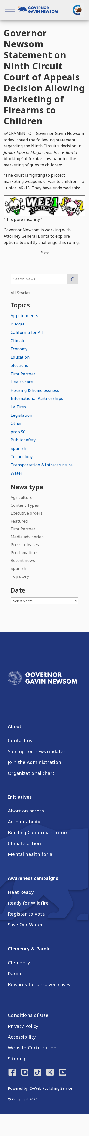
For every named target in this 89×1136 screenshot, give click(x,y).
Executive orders (27, 513)
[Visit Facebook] (12, 1073)
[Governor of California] (40, 10)
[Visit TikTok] (37, 1073)
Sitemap (17, 1059)
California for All (27, 332)
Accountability (24, 822)
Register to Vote (26, 914)
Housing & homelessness (35, 390)
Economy (19, 349)
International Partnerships (37, 398)
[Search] (72, 279)
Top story (20, 576)
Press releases (25, 544)
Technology (22, 456)
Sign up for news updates (37, 751)
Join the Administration (34, 762)
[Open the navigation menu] (10, 10)
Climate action (24, 843)
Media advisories (27, 537)
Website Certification (32, 1048)
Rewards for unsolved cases (39, 984)
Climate (18, 340)
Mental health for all (31, 854)
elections (19, 365)
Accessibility (22, 1037)
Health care (22, 382)
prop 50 (18, 431)
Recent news (23, 560)
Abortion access (26, 811)
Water (16, 473)
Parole (15, 973)
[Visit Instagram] (25, 1073)
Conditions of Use (28, 1015)
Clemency (19, 963)
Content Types (25, 505)
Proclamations (24, 552)
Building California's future (38, 832)
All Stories (21, 293)
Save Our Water (25, 925)
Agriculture (22, 497)
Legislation (21, 415)
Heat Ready (21, 892)
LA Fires (18, 407)
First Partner (23, 374)
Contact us (20, 740)
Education (20, 357)
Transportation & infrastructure (42, 465)
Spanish (18, 448)
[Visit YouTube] (62, 1073)
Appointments (24, 315)
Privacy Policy (23, 1026)
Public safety (23, 440)
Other (16, 423)
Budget (17, 324)
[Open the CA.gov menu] (77, 10)
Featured (19, 521)
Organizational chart (31, 773)
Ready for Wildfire (28, 903)
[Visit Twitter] (50, 1073)
